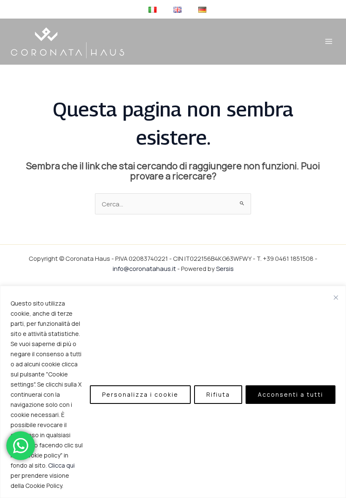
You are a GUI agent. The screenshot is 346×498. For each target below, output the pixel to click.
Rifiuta (218, 394)
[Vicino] (336, 297)
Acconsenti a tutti (290, 394)
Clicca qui (61, 465)
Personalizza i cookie (140, 394)
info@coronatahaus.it (144, 268)
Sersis (225, 268)
